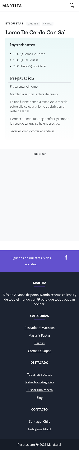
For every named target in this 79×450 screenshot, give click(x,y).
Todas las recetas (39, 374)
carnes (40, 343)
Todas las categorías (39, 382)
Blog (39, 398)
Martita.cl (54, 444)
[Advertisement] (39, 198)
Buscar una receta (39, 390)
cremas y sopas (39, 351)
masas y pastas (40, 335)
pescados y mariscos (40, 328)
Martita (12, 5)
